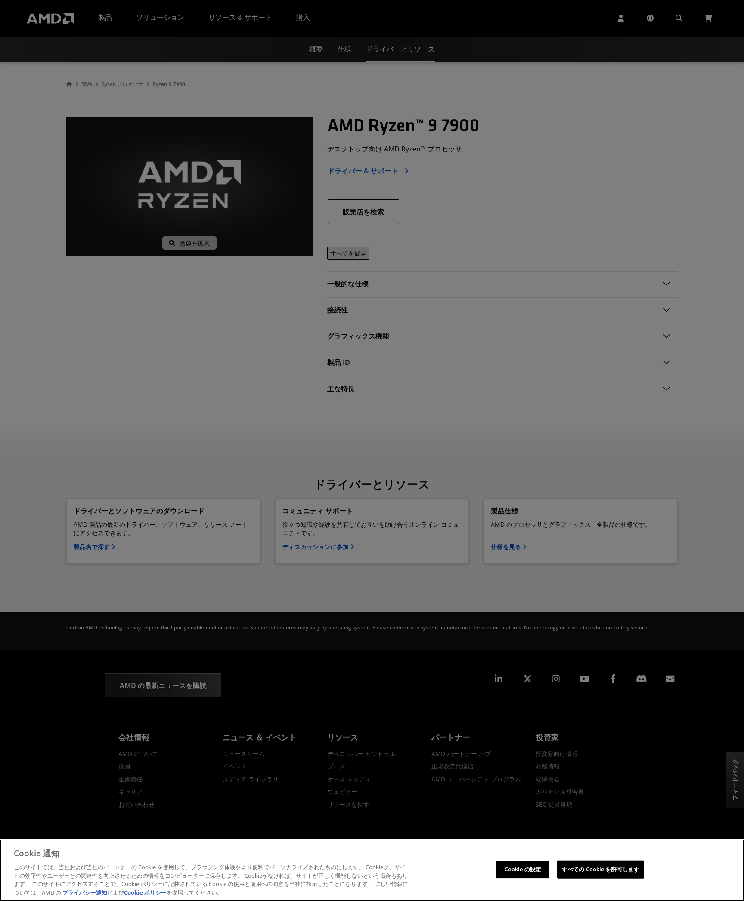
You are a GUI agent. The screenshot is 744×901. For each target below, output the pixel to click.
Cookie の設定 (523, 869)
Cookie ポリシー (145, 892)
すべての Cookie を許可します (600, 869)
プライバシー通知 (84, 892)
